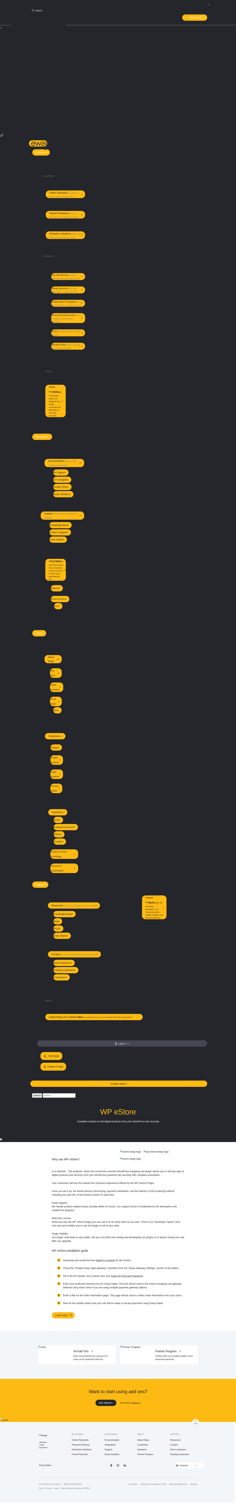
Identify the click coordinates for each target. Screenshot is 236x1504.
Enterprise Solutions (82, 1449)
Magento (55, 588)
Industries (57, 812)
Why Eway (52, 673)
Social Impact (53, 701)
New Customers (62, 963)
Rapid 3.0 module (105, 1260)
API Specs (59, 472)
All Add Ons (50, 618)
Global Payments (54, 687)
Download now (51, 1028)
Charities (58, 841)
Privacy (49, 1488)
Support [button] (40, 884)
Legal (56, 1488)
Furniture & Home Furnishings (58, 854)
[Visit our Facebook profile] (111, 1465)
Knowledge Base (58, 525)
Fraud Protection (80, 1454)
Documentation (112, 1440)
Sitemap (193, 1484)
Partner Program (145, 1454)
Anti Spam (133, 1484)
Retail (56, 820)
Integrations (110, 1445)
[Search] (32, 11)
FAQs (56, 928)
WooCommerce (58, 599)
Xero (56, 606)
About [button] (39, 633)
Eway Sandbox (61, 494)
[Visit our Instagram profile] (118, 1465)
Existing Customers (64, 970)
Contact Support (58, 532)
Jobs (55, 710)
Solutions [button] (41, 152)
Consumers (59, 977)
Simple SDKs (60, 487)
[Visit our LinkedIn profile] (125, 1465)
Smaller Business (54, 760)
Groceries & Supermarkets (57, 868)
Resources (175, 1440)
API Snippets (60, 479)
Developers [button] (42, 436)
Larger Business (54, 774)
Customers (54, 736)
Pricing (56, 200)
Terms (41, 1488)
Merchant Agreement (178, 1484)
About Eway (51, 659)
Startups (54, 747)
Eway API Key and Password (127, 1276)
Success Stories (54, 788)
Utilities (57, 834)
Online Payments (80, 1440)
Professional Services (64, 827)
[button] (122, 1043)
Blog (55, 921)
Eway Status (56, 539)
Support (108, 1449)
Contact (174, 1445)
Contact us (136, 1403)
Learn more (50, 425)
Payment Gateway (81, 1445)
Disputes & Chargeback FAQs (153, 1484)
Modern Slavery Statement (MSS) (74, 1488)
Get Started (105, 1402)
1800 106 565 (195, 17)
